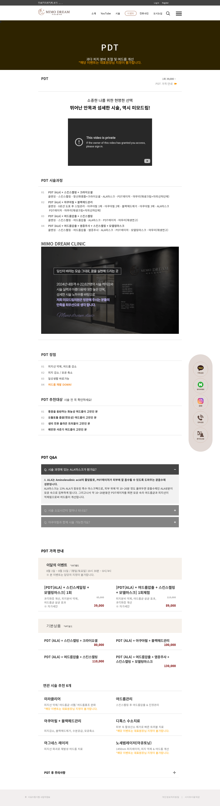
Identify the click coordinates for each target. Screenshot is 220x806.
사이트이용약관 (192, 797)
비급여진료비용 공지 (48, 3)
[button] (170, 13)
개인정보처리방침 (170, 797)
